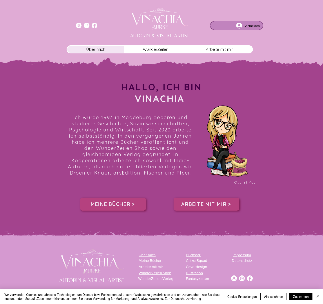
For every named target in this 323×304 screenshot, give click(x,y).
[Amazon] (79, 25)
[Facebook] (94, 25)
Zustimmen (301, 296)
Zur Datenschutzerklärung (183, 298)
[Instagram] (86, 25)
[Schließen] (317, 296)
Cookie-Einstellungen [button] (242, 296)
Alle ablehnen (273, 296)
